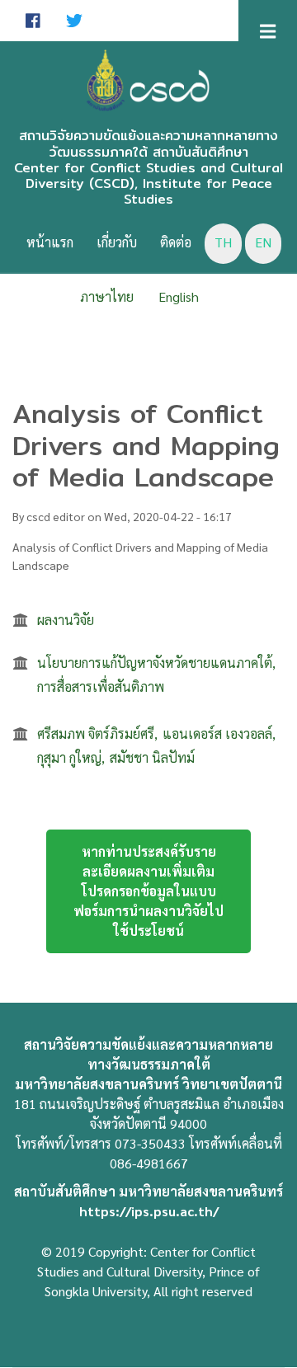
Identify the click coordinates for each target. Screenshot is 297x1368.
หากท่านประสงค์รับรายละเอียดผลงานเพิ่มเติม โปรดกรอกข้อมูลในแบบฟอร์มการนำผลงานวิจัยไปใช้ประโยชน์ (148, 891)
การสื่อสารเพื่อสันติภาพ (100, 686)
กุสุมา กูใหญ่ (69, 757)
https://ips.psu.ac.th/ (149, 1211)
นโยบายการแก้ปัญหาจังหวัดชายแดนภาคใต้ (154, 662)
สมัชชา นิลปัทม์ (152, 757)
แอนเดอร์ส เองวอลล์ (217, 733)
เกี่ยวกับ (117, 242)
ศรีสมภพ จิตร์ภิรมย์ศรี (95, 733)
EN (263, 242)
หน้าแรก (49, 242)
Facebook (33, 20)
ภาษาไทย (107, 296)
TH (223, 242)
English (178, 296)
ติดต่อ (175, 242)
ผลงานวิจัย (65, 619)
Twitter (74, 20)
